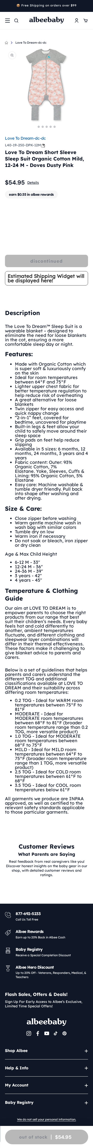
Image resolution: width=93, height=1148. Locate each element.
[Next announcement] (86, 5)
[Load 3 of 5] (47, 127)
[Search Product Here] (16, 20)
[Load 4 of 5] (51, 127)
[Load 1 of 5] (39, 127)
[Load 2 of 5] (43, 127)
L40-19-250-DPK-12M (23, 145)
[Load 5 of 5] (55, 127)
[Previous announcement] (6, 5)
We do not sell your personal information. (46, 1119)
